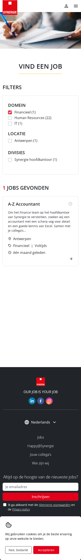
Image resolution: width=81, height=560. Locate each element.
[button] (74, 6)
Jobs (40, 437)
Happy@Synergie (40, 446)
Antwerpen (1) (25, 140)
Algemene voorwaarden (54, 505)
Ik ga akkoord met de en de (41, 507)
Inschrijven (40, 496)
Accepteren (46, 550)
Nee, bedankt (18, 550)
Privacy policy (21, 509)
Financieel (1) (25, 112)
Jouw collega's (40, 454)
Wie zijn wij (40, 463)
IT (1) (18, 123)
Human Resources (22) (32, 117)
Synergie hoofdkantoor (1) (35, 159)
